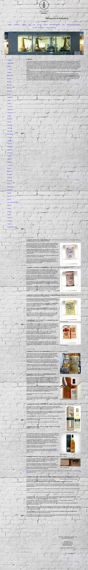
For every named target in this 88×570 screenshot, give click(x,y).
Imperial (9, 168)
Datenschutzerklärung (51, 27)
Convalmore (10, 106)
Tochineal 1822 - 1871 (12, 227)
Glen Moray (10, 134)
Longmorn (9, 180)
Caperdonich (10, 97)
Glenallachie (10, 140)
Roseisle (9, 199)
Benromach (9, 91)
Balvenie (9, 81)
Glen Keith (9, 131)
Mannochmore (10, 186)
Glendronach (10, 146)
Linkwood (9, 177)
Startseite (10, 24)
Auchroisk (9, 69)
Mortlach (9, 193)
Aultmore (9, 72)
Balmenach (9, 78)
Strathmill (9, 211)
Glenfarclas (9, 149)
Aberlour (9, 60)
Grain (63, 24)
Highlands (24, 24)
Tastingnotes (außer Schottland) (73, 24)
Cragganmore (10, 109)
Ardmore (9, 66)
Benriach (9, 84)
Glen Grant (9, 128)
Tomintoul (9, 220)
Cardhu (8, 100)
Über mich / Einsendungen (38, 27)
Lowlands (39, 24)
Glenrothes (9, 162)
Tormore (9, 223)
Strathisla (9, 208)
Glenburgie (9, 143)
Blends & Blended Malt (55, 24)
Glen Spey (9, 137)
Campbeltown (17, 24)
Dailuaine (9, 115)
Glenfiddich (9, 152)
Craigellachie (10, 112)
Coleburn (9, 103)
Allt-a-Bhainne (10, 63)
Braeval (9, 94)
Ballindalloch (10, 75)
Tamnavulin (9, 217)
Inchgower (9, 171)
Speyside (46, 24)
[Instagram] (58, 529)
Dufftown (9, 122)
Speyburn (9, 205)
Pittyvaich (9, 196)
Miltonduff (9, 190)
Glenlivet (9, 156)
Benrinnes (9, 88)
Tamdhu (9, 214)
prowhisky (54, 450)
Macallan (9, 183)
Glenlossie (9, 159)
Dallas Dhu (9, 118)
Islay (29, 24)
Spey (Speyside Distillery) (13, 202)
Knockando (9, 174)
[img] (44, 7)
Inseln (34, 24)
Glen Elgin (9, 125)
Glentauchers (10, 165)
